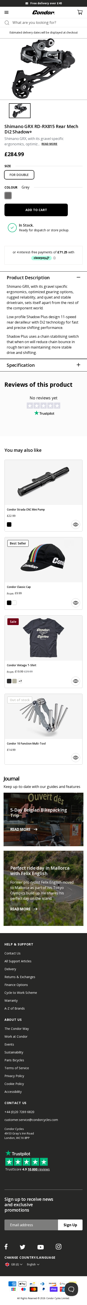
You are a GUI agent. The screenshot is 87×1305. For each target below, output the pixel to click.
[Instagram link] (58, 1248)
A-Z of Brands (14, 1008)
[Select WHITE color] (14, 603)
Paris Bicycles (14, 1060)
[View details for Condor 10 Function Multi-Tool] (43, 729)
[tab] (43, 3)
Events (9, 1044)
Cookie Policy (14, 1084)
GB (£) (15, 1264)
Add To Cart (36, 210)
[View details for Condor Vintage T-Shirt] (43, 652)
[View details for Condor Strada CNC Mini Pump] (43, 495)
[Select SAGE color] (14, 681)
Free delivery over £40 (46, 3)
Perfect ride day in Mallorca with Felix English (39, 870)
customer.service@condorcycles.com (31, 1120)
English (31, 1264)
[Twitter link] (23, 1248)
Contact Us (12, 953)
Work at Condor (15, 1036)
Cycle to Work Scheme (20, 992)
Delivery (10, 969)
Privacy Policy (14, 1076)
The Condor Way (16, 1028)
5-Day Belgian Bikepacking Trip (38, 812)
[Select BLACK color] (9, 524)
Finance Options (16, 985)
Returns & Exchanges (19, 977)
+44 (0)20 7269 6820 (19, 1112)
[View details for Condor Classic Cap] (43, 573)
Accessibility (13, 1091)
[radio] (19, 175)
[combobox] (47, 22)
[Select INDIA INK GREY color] (9, 681)
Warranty (11, 1000)
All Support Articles (17, 961)
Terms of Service (16, 1068)
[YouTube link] (41, 1248)
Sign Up (70, 1224)
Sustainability (13, 1052)
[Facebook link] (6, 1248)
